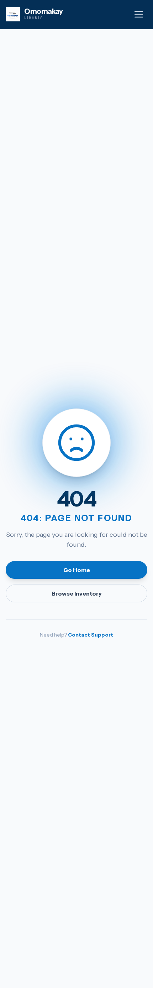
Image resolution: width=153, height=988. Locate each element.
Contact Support (90, 635)
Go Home (76, 569)
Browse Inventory (77, 593)
